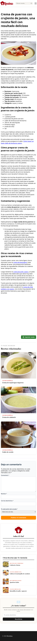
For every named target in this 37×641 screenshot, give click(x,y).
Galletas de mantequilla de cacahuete (20, 573)
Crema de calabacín (9, 417)
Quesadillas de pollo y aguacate (18, 591)
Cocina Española (7, 380)
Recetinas (9, 636)
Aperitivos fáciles (14, 582)
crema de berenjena (20, 262)
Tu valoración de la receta (9, 509)
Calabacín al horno (15, 565)
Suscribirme (18, 619)
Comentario (5, 475)
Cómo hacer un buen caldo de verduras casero (17, 142)
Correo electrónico (7, 500)
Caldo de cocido (7, 452)
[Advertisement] (18, 306)
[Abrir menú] (36, 3)
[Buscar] (31, 3)
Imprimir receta (29, 337)
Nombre (4, 493)
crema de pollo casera (20, 272)
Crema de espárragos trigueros (13, 382)
